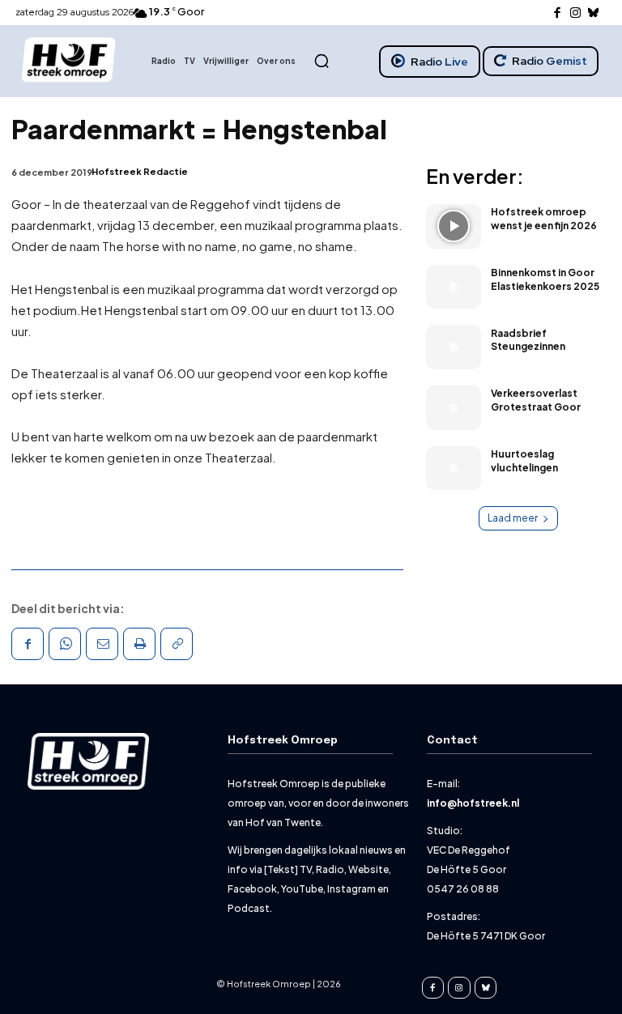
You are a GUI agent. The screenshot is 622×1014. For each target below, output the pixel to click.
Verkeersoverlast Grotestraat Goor (536, 400)
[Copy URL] (176, 644)
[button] (321, 60)
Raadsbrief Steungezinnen (528, 340)
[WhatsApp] (65, 644)
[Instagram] (575, 13)
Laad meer (513, 518)
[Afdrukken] (139, 644)
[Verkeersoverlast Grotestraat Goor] (453, 408)
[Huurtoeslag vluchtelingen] (453, 468)
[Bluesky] (594, 13)
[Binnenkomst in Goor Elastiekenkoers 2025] (453, 287)
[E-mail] (102, 644)
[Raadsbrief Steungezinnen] (453, 347)
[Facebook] (557, 13)
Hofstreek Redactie (140, 171)
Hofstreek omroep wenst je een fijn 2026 (544, 219)
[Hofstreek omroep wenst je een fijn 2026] (453, 226)
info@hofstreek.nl (473, 803)
